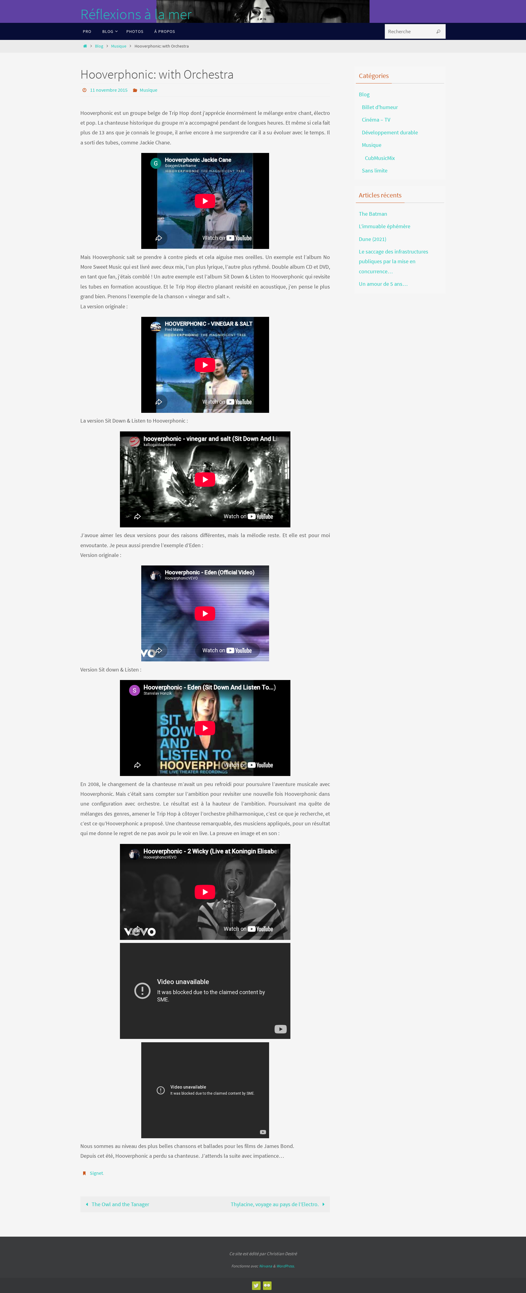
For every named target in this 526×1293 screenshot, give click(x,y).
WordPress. (285, 1266)
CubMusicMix (380, 157)
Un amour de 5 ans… (383, 283)
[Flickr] (267, 1285)
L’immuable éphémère (384, 226)
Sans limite (374, 170)
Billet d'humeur (380, 107)
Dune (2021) (372, 239)
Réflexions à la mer (135, 14)
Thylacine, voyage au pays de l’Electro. (275, 1204)
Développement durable (390, 132)
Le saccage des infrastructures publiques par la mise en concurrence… (393, 261)
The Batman (373, 213)
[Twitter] (256, 1285)
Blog (99, 46)
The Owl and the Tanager (119, 1204)
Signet (96, 1173)
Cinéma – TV (376, 119)
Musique (118, 46)
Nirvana (265, 1266)
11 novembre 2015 (109, 90)
